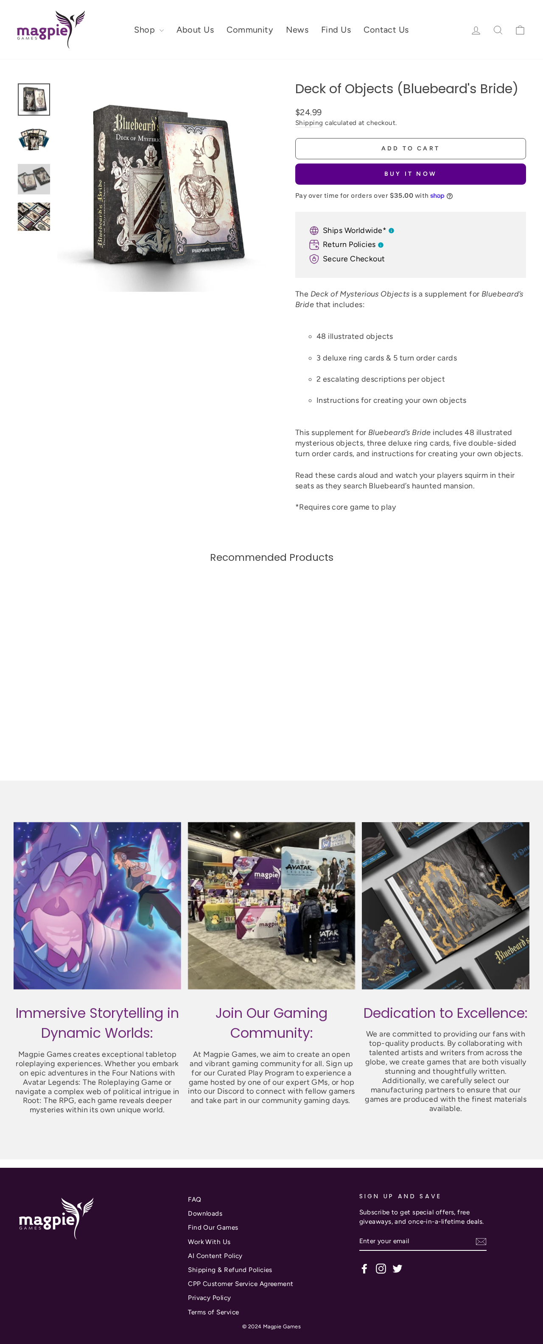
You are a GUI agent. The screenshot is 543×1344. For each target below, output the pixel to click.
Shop (145, 30)
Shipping (309, 123)
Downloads (205, 1213)
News (297, 30)
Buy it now (410, 173)
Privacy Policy (209, 1298)
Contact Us (386, 30)
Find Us (336, 30)
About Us (195, 30)
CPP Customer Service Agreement (241, 1284)
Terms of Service (213, 1312)
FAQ (194, 1199)
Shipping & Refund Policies (230, 1270)
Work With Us (209, 1242)
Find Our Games (213, 1227)
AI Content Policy (215, 1256)
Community (250, 30)
